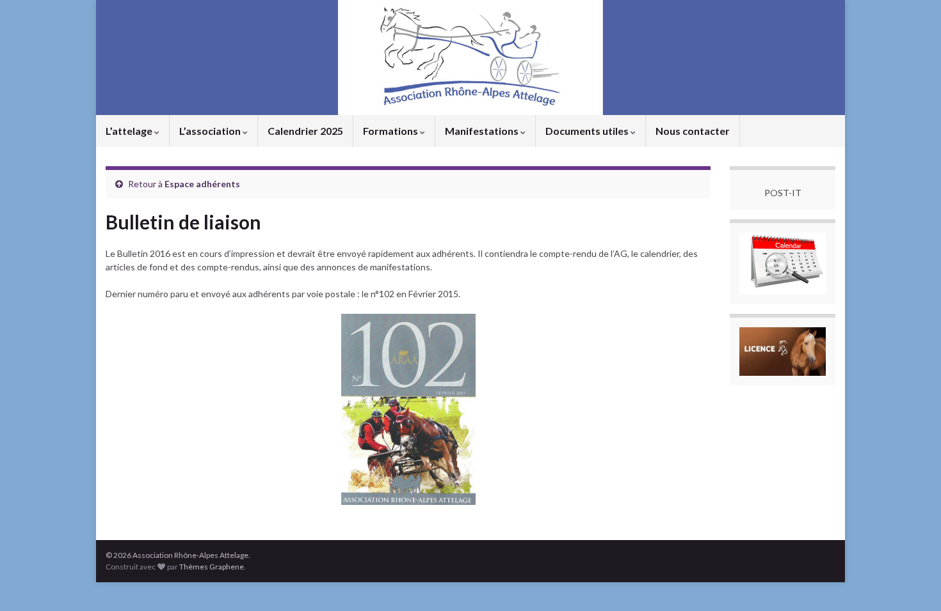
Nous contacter (692, 131)
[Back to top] (912, 582)
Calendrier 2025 (305, 131)
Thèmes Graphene (211, 566)
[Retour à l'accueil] (470, 57)
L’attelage (130, 131)
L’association (211, 131)
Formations (391, 131)
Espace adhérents (202, 183)
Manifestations (482, 131)
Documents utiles (588, 131)
